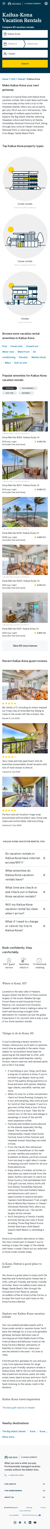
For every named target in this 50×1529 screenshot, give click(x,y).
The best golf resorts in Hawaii (18, 1407)
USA (13, 79)
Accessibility (14, 1515)
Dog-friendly (28, 388)
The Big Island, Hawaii (13, 1431)
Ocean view (16, 346)
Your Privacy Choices (29, 1515)
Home (5, 79)
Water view (8, 351)
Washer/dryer (38, 357)
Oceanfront (32, 346)
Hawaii (21, 79)
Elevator (23, 357)
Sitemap (29, 1507)
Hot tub (9, 393)
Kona (32, 1431)
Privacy (43, 1507)
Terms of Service (25, 1510)
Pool (4, 346)
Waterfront (24, 351)
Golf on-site (20, 363)
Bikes (8, 363)
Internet (26, 393)
